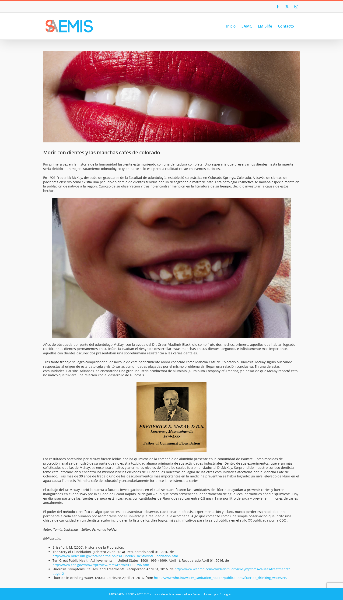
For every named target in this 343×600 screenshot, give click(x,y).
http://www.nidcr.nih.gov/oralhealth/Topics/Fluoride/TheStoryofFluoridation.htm (115, 556)
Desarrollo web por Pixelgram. (213, 594)
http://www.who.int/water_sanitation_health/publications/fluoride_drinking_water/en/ (220, 577)
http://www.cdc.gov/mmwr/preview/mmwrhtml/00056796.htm (100, 565)
